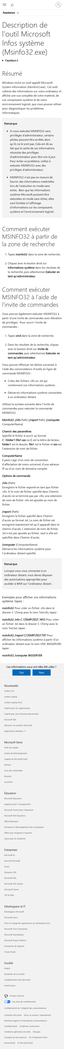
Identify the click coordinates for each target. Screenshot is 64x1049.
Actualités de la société (14, 974)
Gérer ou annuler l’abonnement (37, 1015)
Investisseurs (9, 985)
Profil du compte (11, 747)
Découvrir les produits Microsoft (18, 725)
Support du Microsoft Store (16, 759)
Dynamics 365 (10, 872)
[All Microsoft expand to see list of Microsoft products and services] (4, 5)
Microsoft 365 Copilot (13, 883)
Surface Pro (9, 691)
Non (41, 672)
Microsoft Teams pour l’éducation (18, 810)
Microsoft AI (9, 855)
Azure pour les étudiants (14, 838)
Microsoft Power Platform (15, 940)
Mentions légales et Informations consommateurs (25, 1020)
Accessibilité (9, 1042)
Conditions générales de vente (17, 1031)
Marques (37, 1031)
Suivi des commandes (13, 770)
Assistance (9, 12)
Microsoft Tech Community (15, 929)
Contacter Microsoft (13, 1015)
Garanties (8, 782)
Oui (21, 672)
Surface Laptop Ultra (13, 702)
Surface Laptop (10, 696)
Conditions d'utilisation (29, 1026)
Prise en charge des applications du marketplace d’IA (27, 923)
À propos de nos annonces (15, 1037)
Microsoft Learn (11, 917)
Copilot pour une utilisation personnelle (21, 713)
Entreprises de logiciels (14, 946)
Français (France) (17, 995)
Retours (7, 764)
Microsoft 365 (10, 719)
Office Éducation (11, 821)
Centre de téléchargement (15, 753)
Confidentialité (10, 1026)
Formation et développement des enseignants (24, 827)
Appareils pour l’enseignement (17, 804)
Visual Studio (10, 951)
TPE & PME (9, 895)
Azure (6, 866)
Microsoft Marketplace (14, 934)
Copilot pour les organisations (17, 708)
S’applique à (11, 60)
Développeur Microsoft (14, 911)
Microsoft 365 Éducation (14, 815)
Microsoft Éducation (13, 798)
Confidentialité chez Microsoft (17, 979)
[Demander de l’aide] (12, 5)
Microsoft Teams (11, 889)
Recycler (8, 776)
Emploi (7, 968)
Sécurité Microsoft (12, 860)
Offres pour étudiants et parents (18, 832)
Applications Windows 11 (15, 731)
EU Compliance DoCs (38, 1037)
